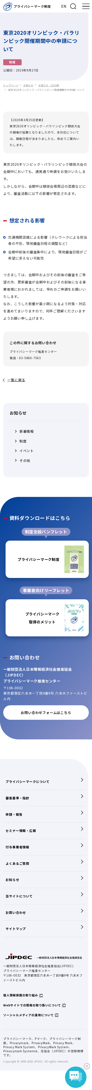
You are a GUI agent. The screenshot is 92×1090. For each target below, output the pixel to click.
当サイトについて (19, 896)
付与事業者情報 (17, 847)
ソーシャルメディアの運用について (28, 1015)
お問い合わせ (16, 912)
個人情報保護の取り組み (20, 995)
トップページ (10, 85)
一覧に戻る (16, 379)
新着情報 (26, 431)
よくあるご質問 (17, 863)
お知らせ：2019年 (48, 85)
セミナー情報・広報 (21, 830)
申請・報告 (14, 814)
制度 (23, 441)
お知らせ (28, 85)
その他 (24, 460)
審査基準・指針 (17, 798)
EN (64, 6)
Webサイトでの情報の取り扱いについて (32, 1005)
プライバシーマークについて (27, 781)
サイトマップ (16, 928)
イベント (26, 450)
